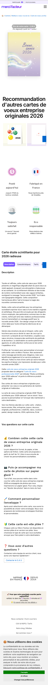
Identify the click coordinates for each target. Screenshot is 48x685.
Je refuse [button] (24, 676)
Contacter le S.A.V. (14, 560)
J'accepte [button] (24, 672)
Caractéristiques (23, 264)
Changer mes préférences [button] (24, 680)
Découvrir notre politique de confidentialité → (22, 668)
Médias (29, 628)
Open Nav (45, 6)
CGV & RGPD (21, 624)
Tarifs (36, 264)
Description (9, 264)
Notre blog (20, 628)
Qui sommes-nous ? (24, 633)
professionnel (30, 2)
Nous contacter (17, 619)
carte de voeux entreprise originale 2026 (22, 369)
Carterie (7, 16)
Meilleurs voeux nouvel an (20, 16)
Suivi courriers (31, 619)
